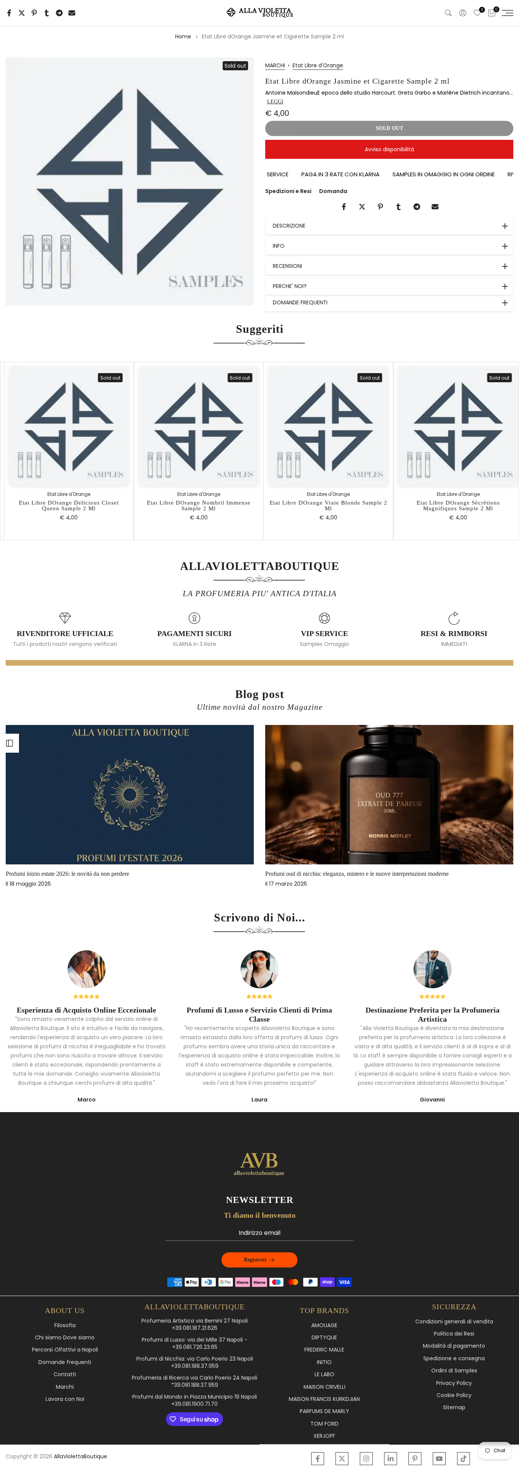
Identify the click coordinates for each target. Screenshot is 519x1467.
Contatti (65, 1374)
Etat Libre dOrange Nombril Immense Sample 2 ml (195, 505)
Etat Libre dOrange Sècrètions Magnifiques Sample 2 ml (454, 505)
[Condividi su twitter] (21, 12)
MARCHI (275, 65)
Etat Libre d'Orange (318, 65)
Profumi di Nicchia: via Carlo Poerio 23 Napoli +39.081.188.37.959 (194, 1362)
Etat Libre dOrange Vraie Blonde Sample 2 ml (324, 505)
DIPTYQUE (324, 1337)
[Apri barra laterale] (9, 743)
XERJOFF (324, 1436)
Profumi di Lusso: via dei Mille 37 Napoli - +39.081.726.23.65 (194, 1343)
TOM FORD (324, 1423)
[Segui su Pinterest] (414, 1458)
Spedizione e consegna (454, 1358)
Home (183, 36)
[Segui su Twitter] (341, 1458)
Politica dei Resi (454, 1333)
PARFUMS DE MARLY (324, 1411)
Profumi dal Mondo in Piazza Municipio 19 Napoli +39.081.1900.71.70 (194, 1400)
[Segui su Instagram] (366, 1458)
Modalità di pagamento (454, 1346)
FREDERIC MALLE (324, 1349)
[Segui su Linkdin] (390, 1458)
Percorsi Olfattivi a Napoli (65, 1349)
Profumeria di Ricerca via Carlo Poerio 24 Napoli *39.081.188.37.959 (194, 1381)
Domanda (333, 191)
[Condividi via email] (71, 12)
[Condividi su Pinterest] (34, 12)
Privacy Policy (454, 1383)
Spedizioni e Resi (288, 191)
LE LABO (324, 1374)
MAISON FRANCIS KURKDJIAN (324, 1399)
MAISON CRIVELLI (324, 1387)
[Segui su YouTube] (439, 1458)
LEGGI (275, 101)
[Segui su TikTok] (463, 1458)
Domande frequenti (64, 1362)
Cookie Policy (454, 1395)
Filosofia (65, 1325)
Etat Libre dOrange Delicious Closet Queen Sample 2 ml (65, 505)
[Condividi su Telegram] (59, 12)
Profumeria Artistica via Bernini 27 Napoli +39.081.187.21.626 (194, 1324)
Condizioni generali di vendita (454, 1321)
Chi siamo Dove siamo (65, 1337)
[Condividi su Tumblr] (46, 12)
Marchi (65, 1387)
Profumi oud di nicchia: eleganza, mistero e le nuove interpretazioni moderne (357, 873)
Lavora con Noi (65, 1399)
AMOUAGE (324, 1325)
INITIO (324, 1362)
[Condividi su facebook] (9, 12)
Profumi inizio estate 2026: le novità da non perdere (67, 873)
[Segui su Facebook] (317, 1458)
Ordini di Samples (454, 1370)
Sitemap (454, 1407)
